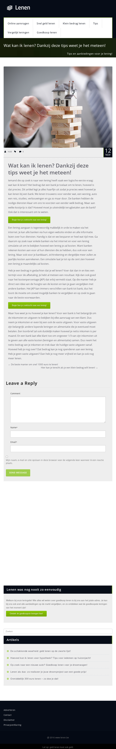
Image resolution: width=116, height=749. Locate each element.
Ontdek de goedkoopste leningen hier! (26, 613)
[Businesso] (46, 7)
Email (13, 442)
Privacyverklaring (12, 724)
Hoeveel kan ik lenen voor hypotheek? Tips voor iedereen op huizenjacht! (50, 657)
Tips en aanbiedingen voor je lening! (89, 53)
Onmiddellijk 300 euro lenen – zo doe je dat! (34, 678)
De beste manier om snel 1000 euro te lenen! (33, 364)
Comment (15, 393)
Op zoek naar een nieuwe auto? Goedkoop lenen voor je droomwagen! (48, 664)
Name (14, 427)
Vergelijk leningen (18, 32)
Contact (7, 715)
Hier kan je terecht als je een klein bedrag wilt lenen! (69, 367)
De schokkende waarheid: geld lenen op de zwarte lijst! (40, 650)
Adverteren (9, 710)
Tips (95, 23)
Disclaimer (9, 719)
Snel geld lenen (46, 23)
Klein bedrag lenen (74, 23)
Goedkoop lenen (47, 32)
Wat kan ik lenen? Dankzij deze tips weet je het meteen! (48, 169)
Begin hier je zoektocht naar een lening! (29, 220)
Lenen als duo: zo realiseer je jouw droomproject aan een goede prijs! (48, 671)
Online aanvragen (18, 23)
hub (9, 151)
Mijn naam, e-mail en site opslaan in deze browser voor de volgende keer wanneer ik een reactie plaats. (55, 461)
